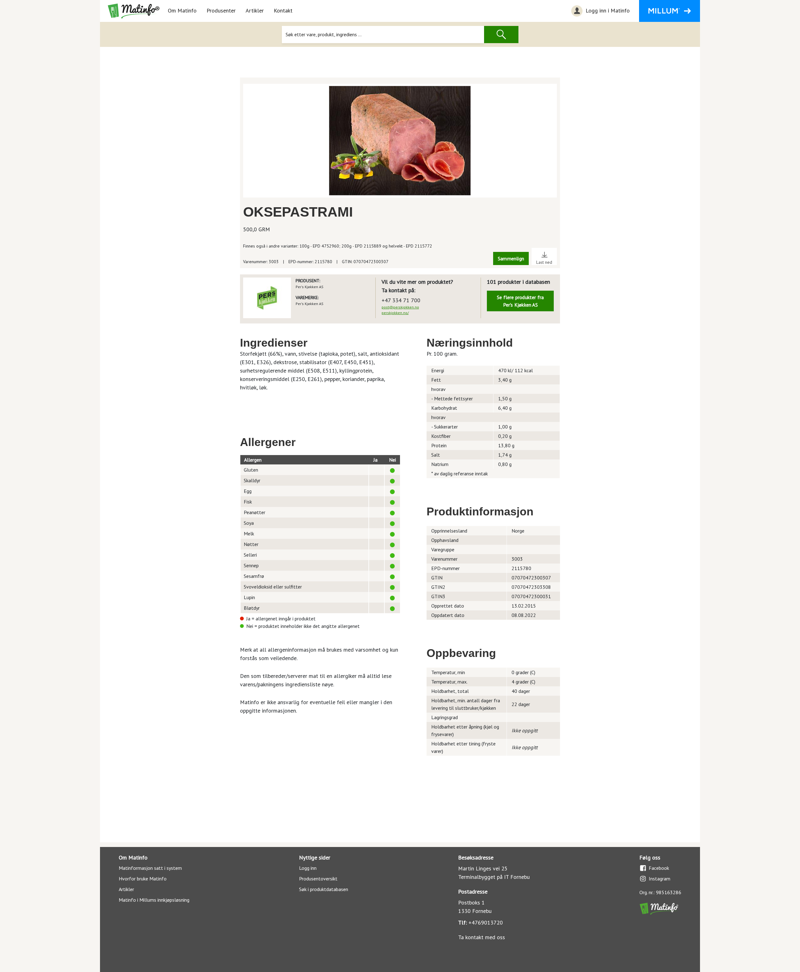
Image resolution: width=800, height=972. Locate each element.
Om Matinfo (182, 10)
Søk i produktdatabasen (323, 889)
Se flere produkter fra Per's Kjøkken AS (520, 301)
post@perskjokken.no (400, 307)
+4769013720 (485, 922)
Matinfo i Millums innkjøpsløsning (154, 900)
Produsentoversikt (318, 878)
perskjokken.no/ (395, 312)
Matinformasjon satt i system (150, 868)
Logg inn (308, 868)
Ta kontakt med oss (481, 937)
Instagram (659, 878)
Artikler (255, 10)
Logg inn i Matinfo (607, 10)
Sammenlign (511, 258)
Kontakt (283, 10)
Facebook (659, 868)
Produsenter (221, 10)
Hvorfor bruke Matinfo (143, 878)
